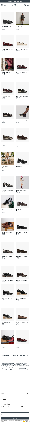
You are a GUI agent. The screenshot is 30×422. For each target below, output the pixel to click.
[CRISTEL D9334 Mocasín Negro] (22, 182)
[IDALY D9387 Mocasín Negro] (7, 272)
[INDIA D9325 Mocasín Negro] (22, 112)
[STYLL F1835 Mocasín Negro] (7, 337)
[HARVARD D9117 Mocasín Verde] (22, 248)
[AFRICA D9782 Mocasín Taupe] (7, 158)
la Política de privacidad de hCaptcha (20, 420)
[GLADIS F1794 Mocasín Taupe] (22, 41)
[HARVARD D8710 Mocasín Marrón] (7, 224)
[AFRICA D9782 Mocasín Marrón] (22, 135)
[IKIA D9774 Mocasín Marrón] (22, 272)
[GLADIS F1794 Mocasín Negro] (7, 18)
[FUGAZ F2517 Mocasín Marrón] (22, 201)
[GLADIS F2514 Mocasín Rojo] (22, 64)
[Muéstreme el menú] (1, 5)
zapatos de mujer (22, 367)
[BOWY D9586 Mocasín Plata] (7, 182)
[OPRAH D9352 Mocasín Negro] (7, 314)
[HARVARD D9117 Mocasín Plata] (7, 248)
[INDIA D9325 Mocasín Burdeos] (7, 88)
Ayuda (3, 399)
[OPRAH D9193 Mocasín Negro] (22, 290)
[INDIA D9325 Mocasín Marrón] (22, 88)
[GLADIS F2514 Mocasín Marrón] (7, 64)
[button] (26, 421)
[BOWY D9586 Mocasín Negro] (22, 158)
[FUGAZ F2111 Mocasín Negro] (7, 201)
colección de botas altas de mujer (11, 360)
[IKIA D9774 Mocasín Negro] (7, 290)
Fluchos (4, 394)
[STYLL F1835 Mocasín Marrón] (22, 314)
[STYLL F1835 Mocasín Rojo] (22, 337)
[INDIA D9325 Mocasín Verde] (7, 135)
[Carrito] (28, 5)
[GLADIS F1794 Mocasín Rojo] (7, 41)
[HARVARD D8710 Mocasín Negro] (22, 224)
